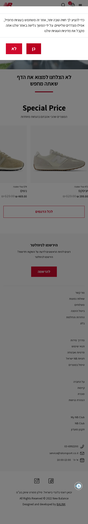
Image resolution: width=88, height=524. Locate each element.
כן (33, 48)
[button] (78, 486)
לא (14, 48)
